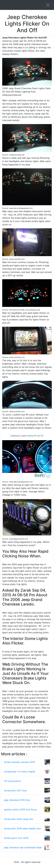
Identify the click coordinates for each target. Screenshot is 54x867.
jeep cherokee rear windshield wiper (23, 847)
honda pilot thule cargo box (18, 819)
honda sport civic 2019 (16, 838)
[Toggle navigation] (48, 5)
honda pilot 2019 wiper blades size (22, 828)
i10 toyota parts (12, 781)
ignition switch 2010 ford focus (20, 809)
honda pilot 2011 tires (15, 790)
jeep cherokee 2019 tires (17, 800)
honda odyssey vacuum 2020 (19, 762)
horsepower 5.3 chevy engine (19, 771)
